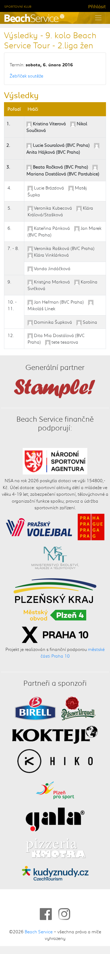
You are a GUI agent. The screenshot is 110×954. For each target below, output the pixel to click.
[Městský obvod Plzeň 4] (55, 614)
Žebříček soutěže (26, 76)
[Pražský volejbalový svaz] (39, 526)
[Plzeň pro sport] (55, 789)
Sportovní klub (17, 6)
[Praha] (91, 526)
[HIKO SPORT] (55, 760)
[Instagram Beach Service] (64, 914)
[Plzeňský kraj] (55, 590)
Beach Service (39, 931)
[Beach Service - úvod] (34, 18)
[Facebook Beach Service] (46, 914)
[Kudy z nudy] (55, 872)
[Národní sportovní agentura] (55, 460)
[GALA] (55, 818)
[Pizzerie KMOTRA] (55, 848)
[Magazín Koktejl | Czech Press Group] (55, 734)
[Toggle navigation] (98, 17)
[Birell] (35, 708)
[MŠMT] (55, 558)
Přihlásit (97, 6)
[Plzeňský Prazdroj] (78, 708)
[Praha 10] (55, 634)
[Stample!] (55, 388)
